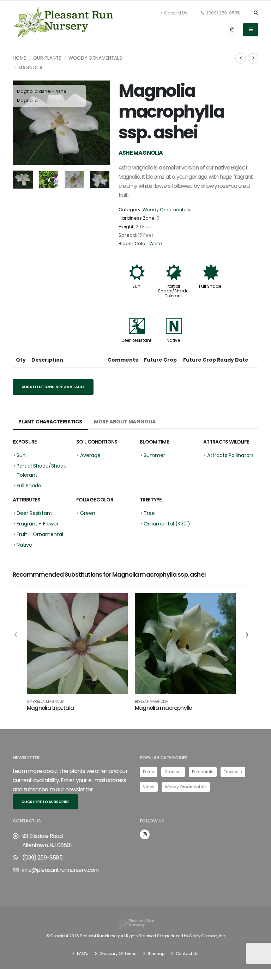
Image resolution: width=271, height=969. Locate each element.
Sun (136, 286)
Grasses (173, 771)
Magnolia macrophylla (164, 708)
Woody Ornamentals (95, 58)
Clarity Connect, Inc (207, 936)
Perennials (202, 771)
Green (87, 513)
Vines (149, 787)
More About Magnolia (125, 421)
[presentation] (21, 123)
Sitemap (155, 953)
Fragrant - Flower (38, 523)
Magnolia (30, 67)
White (155, 243)
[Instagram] (232, 30)
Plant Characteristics (50, 421)
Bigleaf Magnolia (151, 701)
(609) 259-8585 (223, 13)
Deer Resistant (136, 340)
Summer (154, 455)
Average (90, 455)
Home (19, 58)
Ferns (148, 771)
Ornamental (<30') (167, 523)
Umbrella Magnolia (46, 701)
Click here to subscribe (45, 801)
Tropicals (233, 771)
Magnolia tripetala (50, 708)
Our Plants (47, 58)
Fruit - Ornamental (40, 534)
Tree (149, 513)
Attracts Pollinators (230, 455)
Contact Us (175, 13)
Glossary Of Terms (117, 953)
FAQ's (82, 953)
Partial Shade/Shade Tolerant (173, 291)
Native (173, 340)
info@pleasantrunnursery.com (60, 870)
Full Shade (210, 286)
